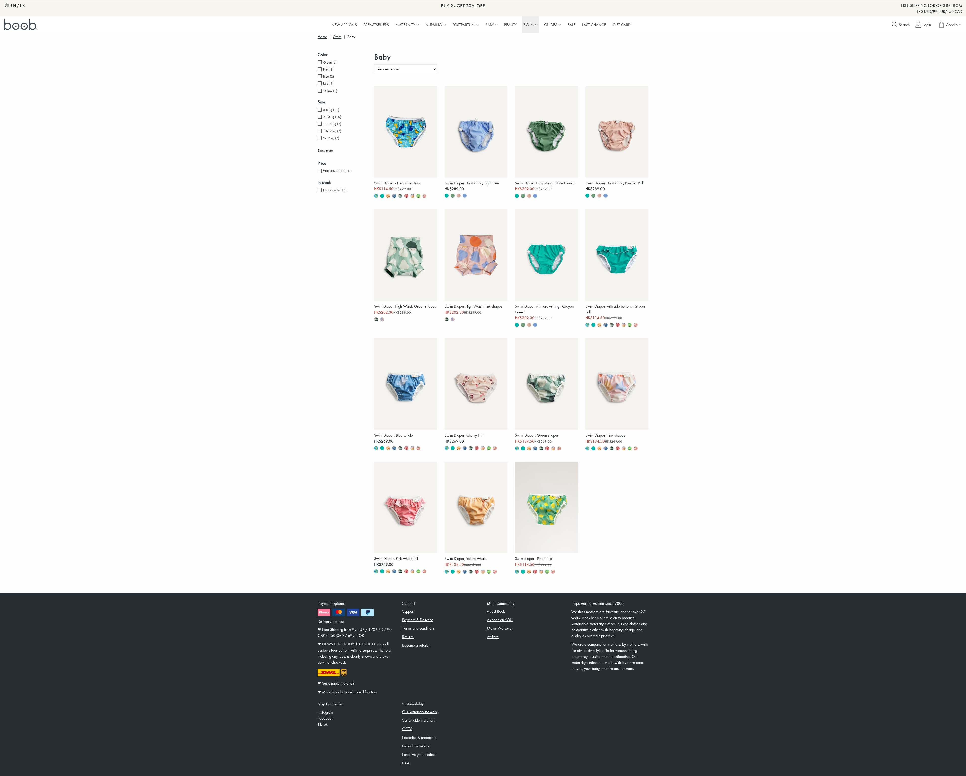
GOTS (407, 728)
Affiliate (493, 636)
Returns (408, 636)
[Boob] (21, 25)
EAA (405, 762)
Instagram (325, 712)
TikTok (323, 724)
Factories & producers (419, 737)
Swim (337, 36)
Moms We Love (499, 628)
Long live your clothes (418, 754)
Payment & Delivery (417, 619)
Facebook (325, 718)
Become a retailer (416, 645)
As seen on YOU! (500, 619)
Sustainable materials (418, 720)
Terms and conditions (418, 628)
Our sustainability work (419, 711)
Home (322, 36)
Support (408, 611)
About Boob (496, 611)
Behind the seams (415, 745)
